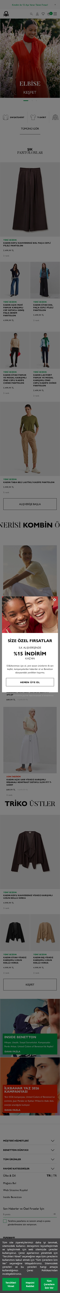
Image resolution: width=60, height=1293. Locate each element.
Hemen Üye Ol (30, 682)
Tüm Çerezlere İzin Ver (49, 1284)
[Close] (54, 599)
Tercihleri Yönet (11, 1284)
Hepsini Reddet (30, 1284)
